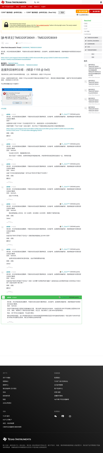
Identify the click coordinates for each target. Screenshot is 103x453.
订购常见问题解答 (8, 427)
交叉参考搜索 (58, 385)
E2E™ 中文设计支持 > (8, 6)
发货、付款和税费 (8, 423)
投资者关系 (6, 396)
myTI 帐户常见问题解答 (61, 399)
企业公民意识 (7, 403)
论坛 (17, 6)
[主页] (15, 2)
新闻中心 (5, 385)
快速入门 (36, 6)
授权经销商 (17, 427)
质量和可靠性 (58, 396)
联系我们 (57, 377)
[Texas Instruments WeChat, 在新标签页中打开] (55, 417)
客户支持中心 (58, 388)
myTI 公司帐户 (7, 419)
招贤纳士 (5, 381)
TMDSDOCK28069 (92, 37)
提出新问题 (96, 11)
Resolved (87, 21)
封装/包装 (57, 392)
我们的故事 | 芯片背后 (9, 388)
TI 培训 (30, 6)
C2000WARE (91, 44)
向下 (12, 140)
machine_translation (93, 40)
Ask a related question (42, 25)
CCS (88, 47)
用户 (101, 2)
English (43, 6)
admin (7, 43)
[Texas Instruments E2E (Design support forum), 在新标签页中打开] (63, 417)
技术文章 (23, 6)
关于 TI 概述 (6, 377)
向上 (7, 140)
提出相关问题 (83, 11)
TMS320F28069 (91, 50)
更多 (62, 12)
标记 (93, 54)
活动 (4, 392)
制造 (4, 399)
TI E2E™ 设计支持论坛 (61, 381)
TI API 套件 (6, 416)
